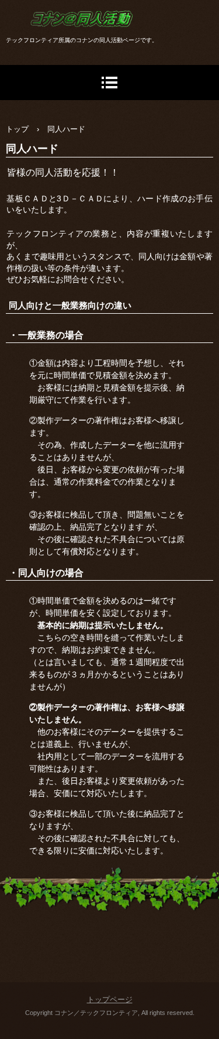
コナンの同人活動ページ (87, 50)
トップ (17, 129)
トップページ (110, 999)
